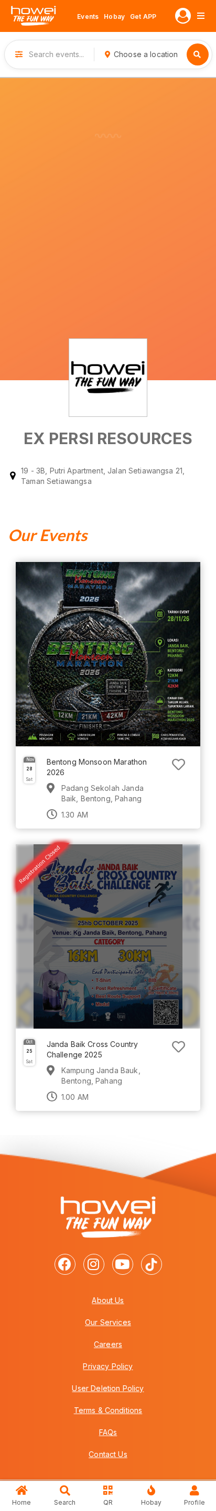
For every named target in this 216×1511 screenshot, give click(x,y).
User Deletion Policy (108, 1388)
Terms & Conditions (108, 1410)
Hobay (114, 16)
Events (88, 16)
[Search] (198, 54)
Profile (194, 1502)
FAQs (108, 1432)
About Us (108, 1300)
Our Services (108, 1322)
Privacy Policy (108, 1366)
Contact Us (108, 1454)
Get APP (143, 16)
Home (21, 1502)
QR (108, 1502)
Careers (108, 1344)
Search (65, 1502)
